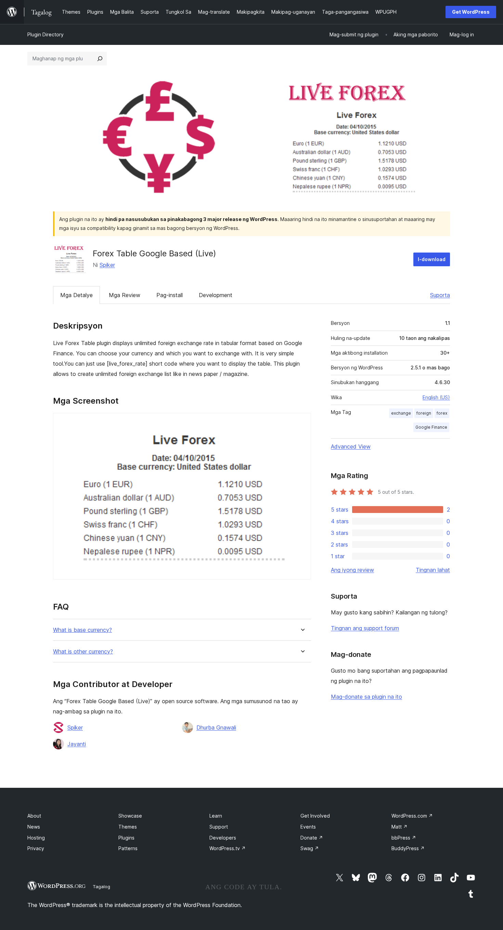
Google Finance (431, 427)
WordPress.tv (227, 848)
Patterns (128, 848)
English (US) (436, 397)
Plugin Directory (45, 34)
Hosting (36, 838)
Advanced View (351, 446)
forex (442, 413)
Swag (309, 848)
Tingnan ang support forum (365, 628)
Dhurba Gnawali (216, 727)
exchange (401, 413)
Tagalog (101, 886)
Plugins (126, 838)
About (34, 816)
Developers (222, 838)
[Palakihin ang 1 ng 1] (301, 422)
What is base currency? (82, 630)
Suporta (440, 295)
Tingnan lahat (433, 569)
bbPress (403, 838)
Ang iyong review (352, 569)
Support (218, 827)
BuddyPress (408, 848)
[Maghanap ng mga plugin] (100, 58)
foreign (423, 413)
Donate (311, 838)
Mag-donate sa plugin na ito (366, 696)
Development (215, 295)
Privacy (35, 848)
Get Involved (315, 816)
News (33, 827)
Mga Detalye (76, 295)
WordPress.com (412, 816)
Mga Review (124, 295)
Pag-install (169, 295)
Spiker (107, 264)
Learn (215, 816)
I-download (432, 259)
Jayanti (76, 744)
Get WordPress (471, 12)
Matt (399, 827)
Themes (127, 827)
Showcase (130, 816)
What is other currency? (83, 651)
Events (308, 827)
